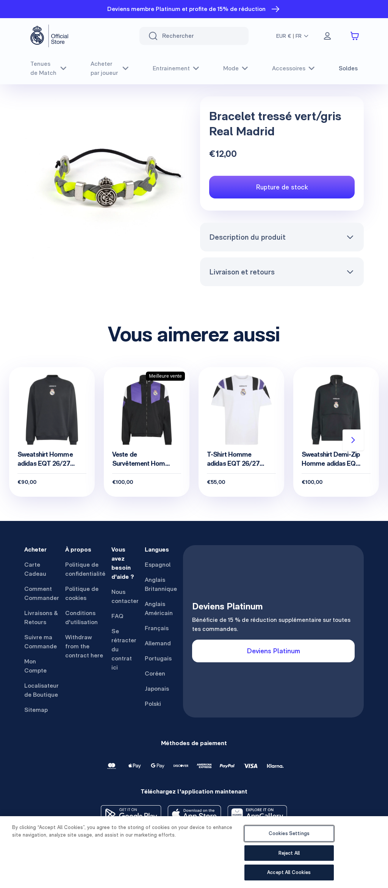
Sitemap (36, 709)
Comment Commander (41, 593)
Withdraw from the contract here (84, 646)
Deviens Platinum (273, 651)
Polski (153, 703)
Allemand (158, 643)
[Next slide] (353, 440)
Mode (231, 68)
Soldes (348, 68)
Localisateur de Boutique (41, 690)
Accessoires (288, 68)
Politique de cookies (82, 593)
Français (157, 628)
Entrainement (171, 68)
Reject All (289, 853)
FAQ (117, 616)
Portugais (158, 658)
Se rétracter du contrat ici (123, 649)
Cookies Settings (289, 833)
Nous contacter (125, 596)
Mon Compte (35, 666)
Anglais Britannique (161, 584)
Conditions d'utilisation (81, 617)
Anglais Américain (159, 608)
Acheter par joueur (104, 68)
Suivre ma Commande (40, 642)
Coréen (155, 673)
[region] (194, 852)
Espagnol (158, 564)
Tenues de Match (43, 68)
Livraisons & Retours (41, 617)
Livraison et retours (242, 271)
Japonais (157, 688)
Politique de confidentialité (85, 569)
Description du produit (247, 237)
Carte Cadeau (35, 569)
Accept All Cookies (289, 872)
